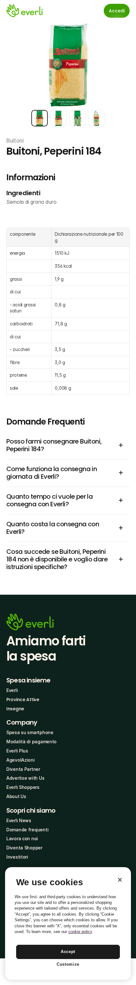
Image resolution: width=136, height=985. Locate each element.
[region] (68, 923)
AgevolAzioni (20, 760)
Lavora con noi (22, 838)
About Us (16, 796)
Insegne (15, 709)
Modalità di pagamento (31, 741)
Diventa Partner (23, 769)
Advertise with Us (25, 778)
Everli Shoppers (23, 787)
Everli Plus (17, 750)
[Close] (120, 880)
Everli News (18, 820)
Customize (68, 964)
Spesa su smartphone (29, 732)
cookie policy (80, 931)
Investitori (17, 857)
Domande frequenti (27, 829)
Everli (12, 690)
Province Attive (22, 699)
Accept (68, 951)
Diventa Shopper (24, 847)
